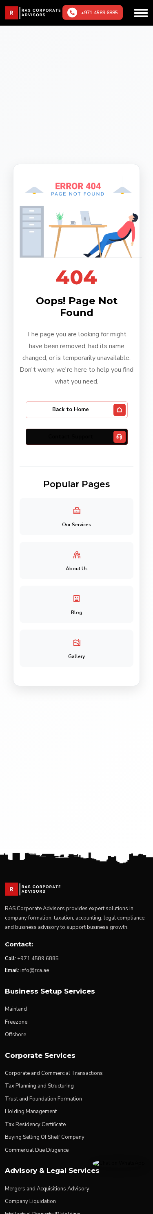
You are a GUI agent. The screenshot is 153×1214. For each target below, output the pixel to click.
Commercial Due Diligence (37, 1150)
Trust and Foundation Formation (43, 1099)
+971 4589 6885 (38, 958)
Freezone (16, 1022)
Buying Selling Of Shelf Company (44, 1137)
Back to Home (70, 409)
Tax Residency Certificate (35, 1124)
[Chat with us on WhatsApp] (119, 1163)
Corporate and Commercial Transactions (54, 1073)
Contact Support (70, 436)
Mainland (16, 1009)
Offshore (15, 1034)
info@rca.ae (34, 970)
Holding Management (31, 1111)
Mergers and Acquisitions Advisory (47, 1188)
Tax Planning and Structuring (39, 1086)
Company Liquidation (30, 1201)
